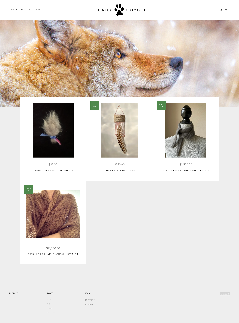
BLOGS (23, 10)
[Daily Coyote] (119, 10)
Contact (37, 10)
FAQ (29, 10)
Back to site (51, 313)
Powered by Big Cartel (225, 293)
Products (13, 10)
